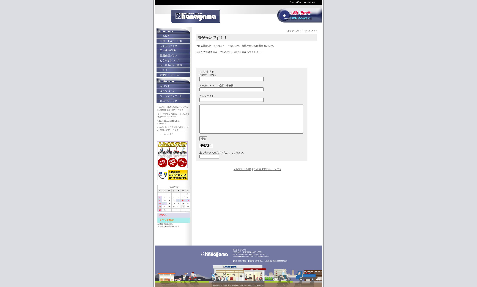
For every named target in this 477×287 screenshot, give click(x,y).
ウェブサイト (206, 95)
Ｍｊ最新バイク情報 (171, 65)
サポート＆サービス (171, 41)
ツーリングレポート (171, 95)
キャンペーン (167, 91)
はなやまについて (170, 60)
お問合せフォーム (170, 74)
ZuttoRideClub (168, 50)
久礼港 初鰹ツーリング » (267, 169)
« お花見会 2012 (242, 169)
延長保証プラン (168, 55)
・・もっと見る (166, 134)
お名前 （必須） (208, 75)
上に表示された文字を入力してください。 (222, 152)
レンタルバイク (168, 45)
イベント (165, 86)
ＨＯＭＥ (165, 36)
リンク (164, 70)
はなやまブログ (168, 100)
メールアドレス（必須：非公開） (217, 85)
